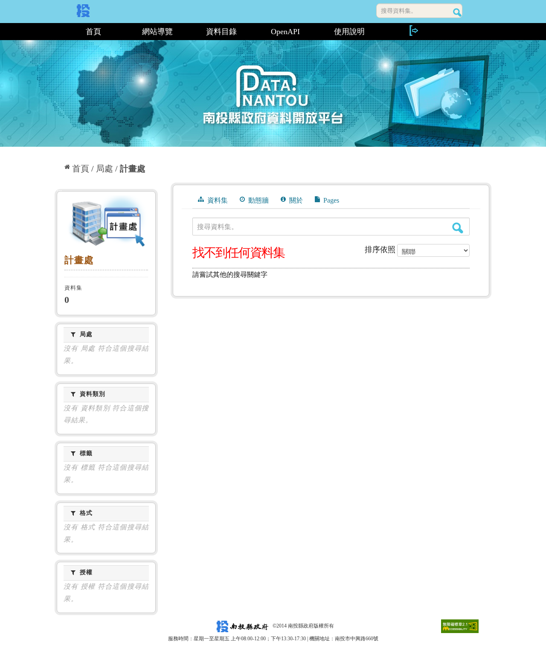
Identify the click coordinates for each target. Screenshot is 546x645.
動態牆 (258, 200)
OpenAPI (285, 31)
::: (58, 31)
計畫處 (132, 168)
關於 (295, 200)
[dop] (106, 222)
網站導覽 (157, 31)
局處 (104, 168)
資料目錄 (221, 31)
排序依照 (380, 249)
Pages (330, 200)
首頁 (93, 31)
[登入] (413, 30)
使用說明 (349, 31)
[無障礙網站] (460, 626)
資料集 (217, 200)
